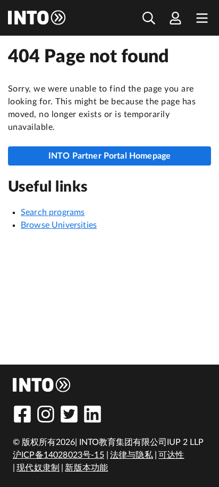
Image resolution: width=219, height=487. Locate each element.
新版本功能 (86, 468)
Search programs (53, 212)
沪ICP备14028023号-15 (58, 455)
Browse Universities (59, 225)
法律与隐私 (131, 455)
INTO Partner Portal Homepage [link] (109, 156)
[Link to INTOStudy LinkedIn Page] (92, 414)
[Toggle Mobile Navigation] (202, 18)
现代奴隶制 (38, 468)
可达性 (171, 455)
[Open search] (149, 18)
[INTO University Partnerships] (42, 384)
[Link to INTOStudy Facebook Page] (22, 414)
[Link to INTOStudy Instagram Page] (45, 414)
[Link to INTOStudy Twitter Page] (69, 414)
